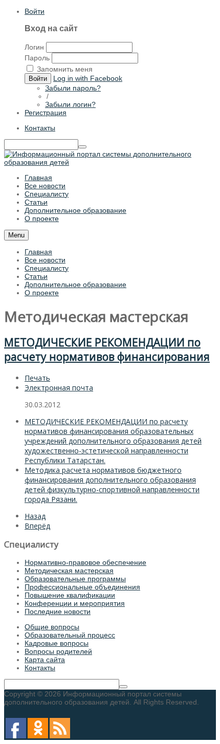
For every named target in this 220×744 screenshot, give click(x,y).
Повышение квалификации (70, 595)
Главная (38, 252)
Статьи (36, 276)
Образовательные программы (75, 579)
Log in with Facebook (87, 78)
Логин (34, 47)
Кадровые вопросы (57, 643)
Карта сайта (45, 659)
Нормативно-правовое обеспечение (85, 562)
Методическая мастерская (69, 570)
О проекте (42, 293)
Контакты (40, 128)
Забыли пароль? (73, 88)
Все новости (45, 260)
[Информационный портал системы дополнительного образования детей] (110, 162)
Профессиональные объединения (82, 587)
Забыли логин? (70, 104)
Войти (35, 11)
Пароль (37, 58)
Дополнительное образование (75, 284)
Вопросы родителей (58, 651)
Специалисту (47, 268)
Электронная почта (59, 387)
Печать (37, 378)
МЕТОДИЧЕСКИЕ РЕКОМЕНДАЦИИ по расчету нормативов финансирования (107, 349)
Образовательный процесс (70, 635)
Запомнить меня (65, 69)
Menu (16, 235)
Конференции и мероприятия (75, 603)
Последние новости (58, 611)
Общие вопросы (52, 627)
